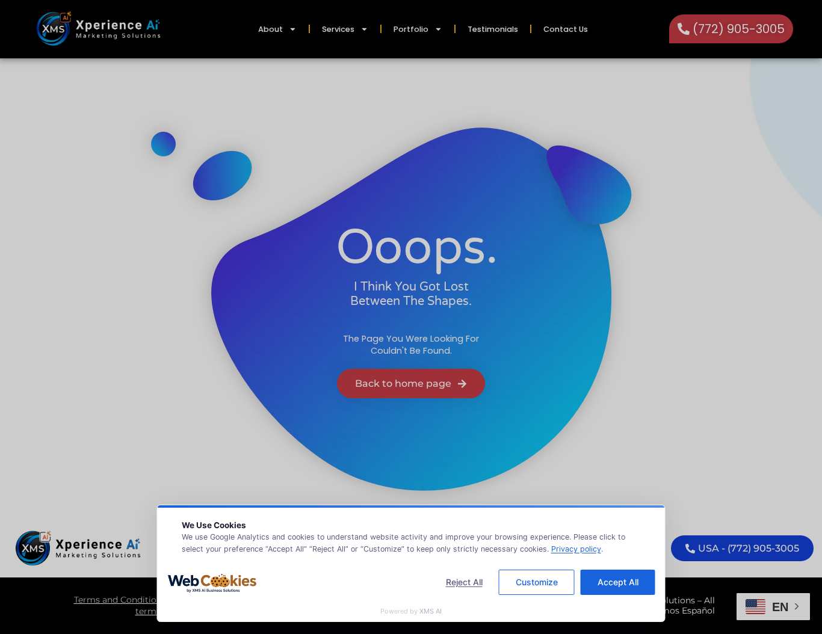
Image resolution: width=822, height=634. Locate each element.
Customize (537, 582)
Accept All (618, 582)
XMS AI (430, 611)
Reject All (464, 582)
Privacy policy (576, 548)
